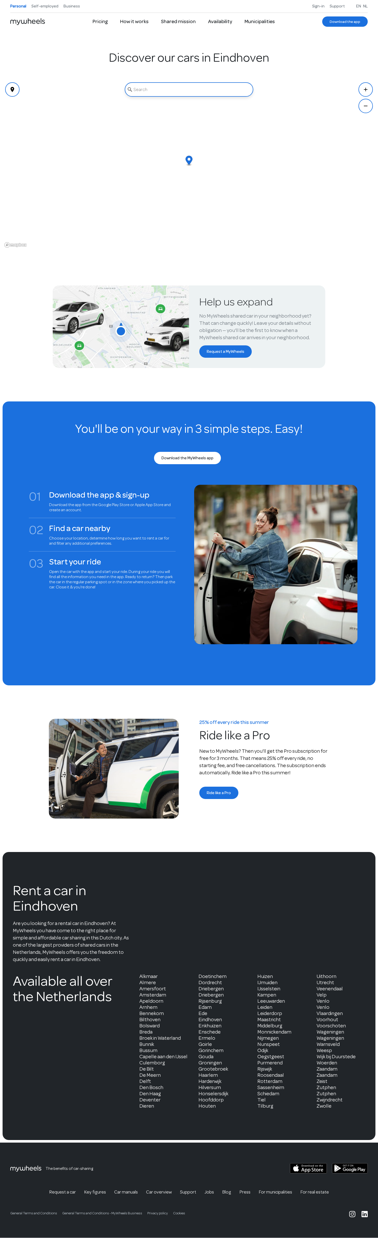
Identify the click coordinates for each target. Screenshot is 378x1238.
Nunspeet (268, 1044)
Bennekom (151, 1013)
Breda (145, 1032)
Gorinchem (211, 1050)
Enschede (210, 1032)
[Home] (27, 21)
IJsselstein (268, 989)
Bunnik (146, 1044)
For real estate (314, 1192)
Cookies (179, 1213)
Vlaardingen (330, 1013)
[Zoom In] (365, 89)
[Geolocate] (12, 89)
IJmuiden (267, 982)
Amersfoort (152, 989)
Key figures (95, 1192)
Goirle (205, 1044)
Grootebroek (213, 1069)
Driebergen (211, 989)
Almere (147, 982)
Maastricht (269, 1019)
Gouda (206, 1057)
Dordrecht (210, 982)
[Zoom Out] (365, 106)
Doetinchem (213, 976)
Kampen (266, 995)
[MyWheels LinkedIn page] (365, 1214)
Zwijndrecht (330, 1100)
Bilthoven (149, 1019)
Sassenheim (270, 1087)
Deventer (149, 1100)
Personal (18, 6)
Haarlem (208, 1075)
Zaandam (327, 1069)
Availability (220, 21)
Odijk (262, 1050)
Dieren (146, 1106)
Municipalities (260, 21)
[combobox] (189, 89)
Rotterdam (269, 1081)
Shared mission (178, 21)
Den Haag (150, 1094)
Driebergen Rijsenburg (211, 998)
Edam (205, 1007)
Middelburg (269, 1026)
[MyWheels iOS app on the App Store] (308, 1168)
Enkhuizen (210, 1026)
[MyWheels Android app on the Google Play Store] (350, 1168)
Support (337, 6)
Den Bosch (151, 1087)
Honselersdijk (213, 1094)
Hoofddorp (211, 1100)
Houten (207, 1106)
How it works (134, 21)
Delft (145, 1081)
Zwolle (324, 1106)
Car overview (159, 1192)
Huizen (265, 976)
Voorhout (327, 1019)
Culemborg (152, 1063)
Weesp (324, 1050)
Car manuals (126, 1192)
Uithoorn (326, 976)
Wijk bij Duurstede (336, 1057)
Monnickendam (274, 1032)
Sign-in (318, 6)
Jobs (209, 1192)
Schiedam (268, 1094)
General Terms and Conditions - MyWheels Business (102, 1213)
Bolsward (149, 1026)
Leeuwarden (271, 1001)
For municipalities (275, 1192)
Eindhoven (210, 1019)
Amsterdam (152, 995)
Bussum (148, 1050)
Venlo (323, 1001)
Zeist (322, 1081)
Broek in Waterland (160, 1038)
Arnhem (148, 1007)
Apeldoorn (151, 1001)
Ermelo (207, 1038)
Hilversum (210, 1087)
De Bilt (146, 1069)
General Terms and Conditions (33, 1213)
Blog (226, 1192)
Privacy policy (157, 1213)
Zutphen (326, 1087)
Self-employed (44, 6)
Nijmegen (268, 1038)
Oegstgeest (270, 1057)
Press (244, 1192)
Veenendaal (330, 989)
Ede (203, 1013)
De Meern (150, 1075)
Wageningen (330, 1032)
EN (358, 6)
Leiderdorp (269, 1013)
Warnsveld (328, 1044)
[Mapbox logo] (15, 245)
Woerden (327, 1063)
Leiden (264, 1007)
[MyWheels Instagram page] (352, 1214)
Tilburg (265, 1106)
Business (72, 6)
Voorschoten (331, 1026)
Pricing (100, 21)
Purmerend (270, 1063)
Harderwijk (210, 1081)
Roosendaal (270, 1075)
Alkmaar (148, 976)
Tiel (261, 1100)
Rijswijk (264, 1069)
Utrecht (325, 982)
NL (365, 6)
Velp (322, 995)
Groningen (210, 1063)
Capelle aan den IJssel (163, 1057)
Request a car (62, 1192)
